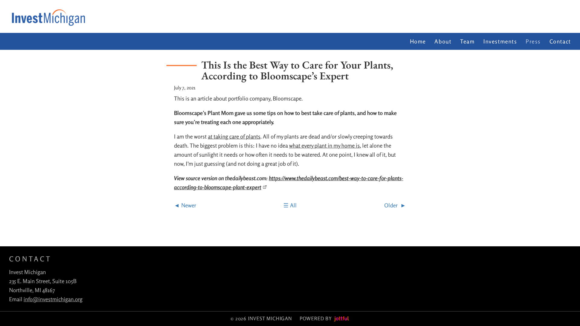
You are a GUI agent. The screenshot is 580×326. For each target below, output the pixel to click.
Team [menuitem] (467, 41)
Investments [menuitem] (500, 41)
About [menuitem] (442, 41)
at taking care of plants (234, 136)
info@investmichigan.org (53, 299)
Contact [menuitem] (560, 41)
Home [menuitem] (418, 41)
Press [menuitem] (533, 41)
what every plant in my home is (324, 145)
